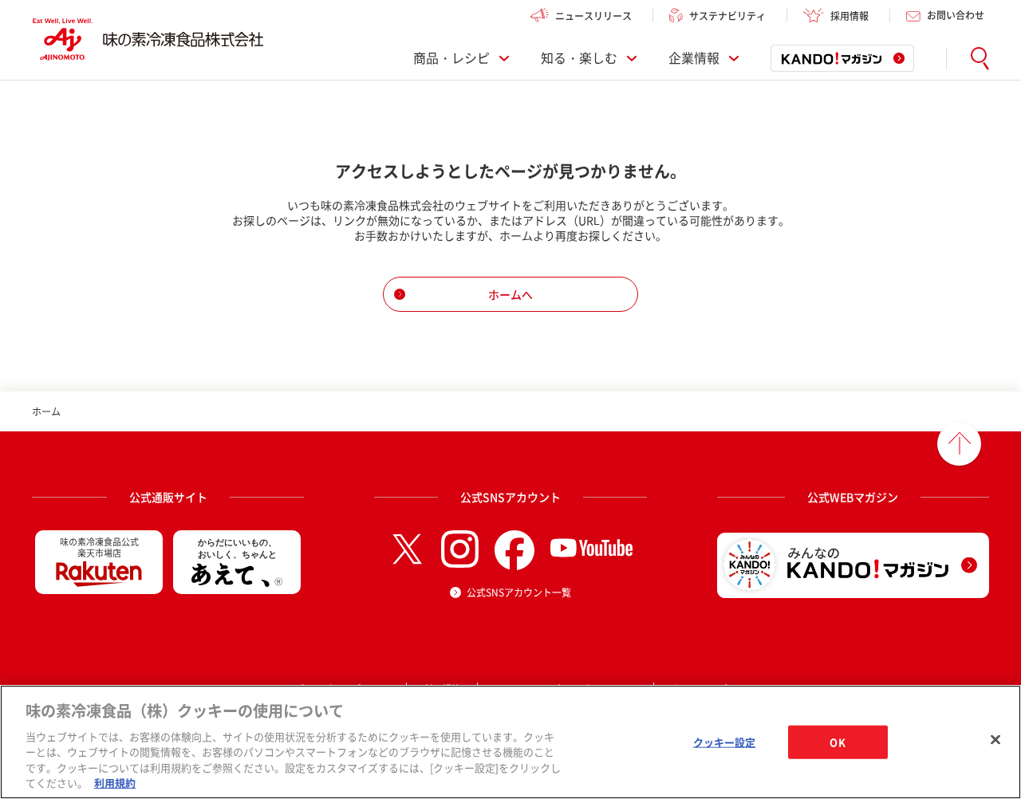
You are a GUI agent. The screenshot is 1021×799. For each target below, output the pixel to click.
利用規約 (115, 782)
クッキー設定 (724, 742)
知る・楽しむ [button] (579, 58)
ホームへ (510, 294)
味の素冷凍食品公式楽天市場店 (99, 547)
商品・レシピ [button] (451, 58)
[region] (510, 742)
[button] (980, 58)
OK (837, 742)
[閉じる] (995, 740)
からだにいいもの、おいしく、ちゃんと (237, 548)
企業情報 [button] (693, 58)
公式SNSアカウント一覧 (519, 592)
